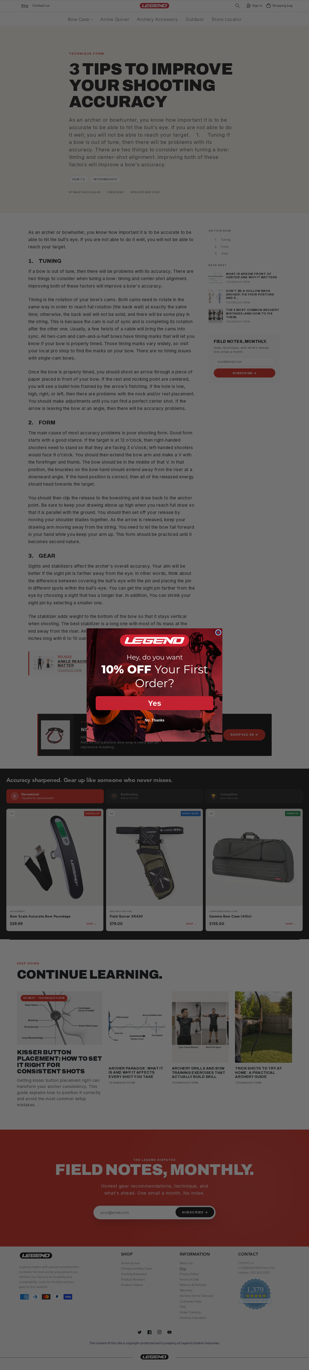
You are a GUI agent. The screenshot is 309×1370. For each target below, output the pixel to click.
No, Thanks (154, 720)
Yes (154, 703)
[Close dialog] (218, 632)
